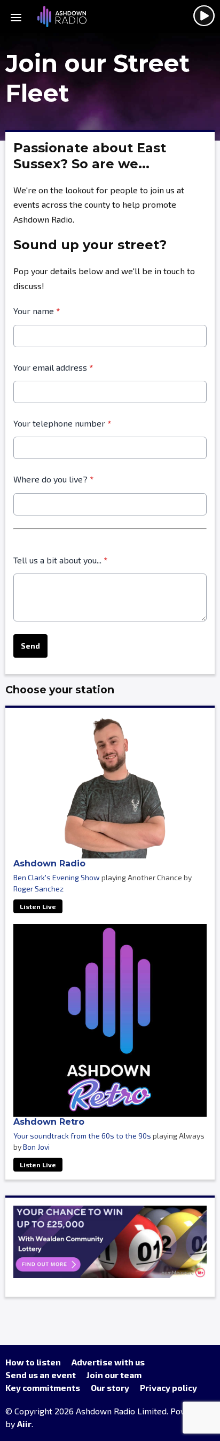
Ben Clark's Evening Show (56, 877)
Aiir (24, 1424)
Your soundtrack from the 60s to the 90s (82, 1135)
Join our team (114, 1375)
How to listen (33, 1362)
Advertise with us (108, 1362)
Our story (110, 1387)
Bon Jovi (36, 1146)
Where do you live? (53, 479)
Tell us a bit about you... (60, 560)
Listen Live (38, 906)
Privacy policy (168, 1387)
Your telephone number (62, 423)
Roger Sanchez (38, 888)
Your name (36, 311)
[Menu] (16, 16)
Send (30, 645)
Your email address (53, 367)
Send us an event (40, 1375)
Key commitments (42, 1387)
